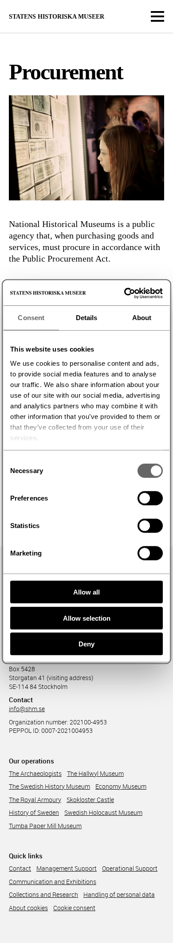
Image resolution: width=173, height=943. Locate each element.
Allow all (86, 592)
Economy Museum (120, 786)
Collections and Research (43, 894)
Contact (20, 868)
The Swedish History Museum (49, 786)
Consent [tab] (31, 317)
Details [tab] (87, 317)
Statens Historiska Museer (56, 17)
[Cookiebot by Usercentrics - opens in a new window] (124, 293)
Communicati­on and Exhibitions (52, 881)
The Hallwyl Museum (95, 773)
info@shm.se (27, 708)
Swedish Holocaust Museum (103, 812)
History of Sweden (34, 812)
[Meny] (157, 16)
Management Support (66, 868)
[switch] (150, 498)
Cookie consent (74, 908)
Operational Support (129, 868)
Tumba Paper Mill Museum (45, 826)
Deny (86, 644)
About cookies (28, 908)
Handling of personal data (119, 894)
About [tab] (142, 317)
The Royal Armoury (35, 799)
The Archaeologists (35, 773)
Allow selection (86, 618)
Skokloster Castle (90, 799)
